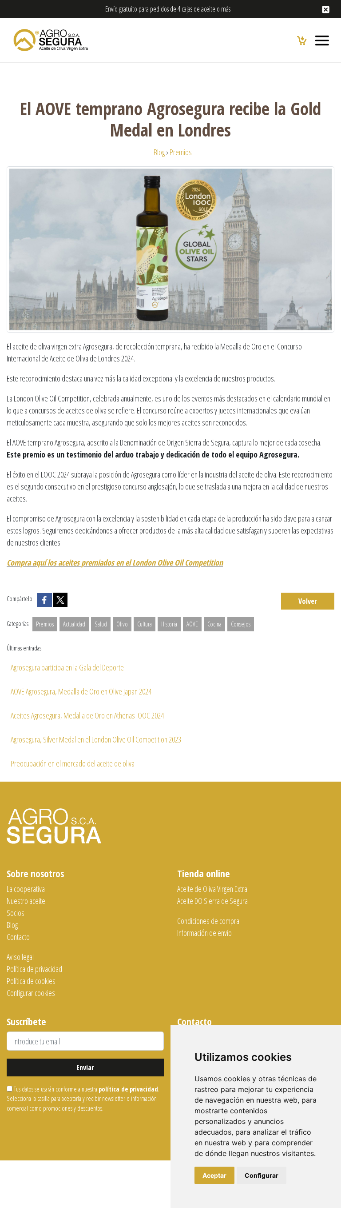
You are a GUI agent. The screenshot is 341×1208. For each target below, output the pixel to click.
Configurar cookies (31, 992)
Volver (307, 601)
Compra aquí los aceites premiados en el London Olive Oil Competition (115, 562)
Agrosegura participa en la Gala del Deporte (67, 667)
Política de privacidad (34, 968)
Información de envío (204, 932)
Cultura (144, 624)
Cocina (214, 624)
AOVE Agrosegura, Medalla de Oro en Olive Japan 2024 (81, 691)
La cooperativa (26, 888)
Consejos (240, 624)
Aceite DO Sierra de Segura (212, 900)
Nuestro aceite (26, 900)
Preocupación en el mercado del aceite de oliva (73, 763)
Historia (169, 624)
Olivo (122, 624)
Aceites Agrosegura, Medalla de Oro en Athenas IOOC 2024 (87, 715)
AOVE (192, 624)
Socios (15, 912)
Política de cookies (31, 980)
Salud (101, 624)
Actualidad (74, 624)
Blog (12, 924)
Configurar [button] (261, 1175)
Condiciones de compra (208, 920)
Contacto (18, 936)
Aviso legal (20, 956)
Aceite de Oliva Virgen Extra (212, 888)
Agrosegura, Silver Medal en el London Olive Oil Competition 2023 (96, 739)
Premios (45, 624)
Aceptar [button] (214, 1175)
